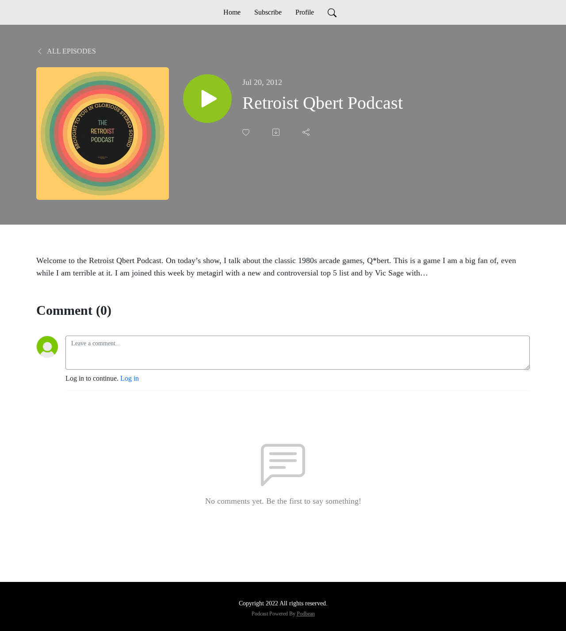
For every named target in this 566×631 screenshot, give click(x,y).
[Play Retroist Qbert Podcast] (207, 98)
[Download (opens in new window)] (277, 132)
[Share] (307, 132)
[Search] (332, 12)
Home (232, 12)
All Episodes (71, 51)
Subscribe (268, 12)
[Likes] (246, 132)
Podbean (306, 614)
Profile (304, 12)
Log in (129, 378)
